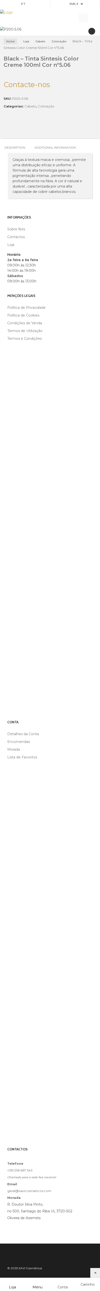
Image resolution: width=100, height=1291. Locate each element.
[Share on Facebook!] (4, 127)
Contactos (16, 237)
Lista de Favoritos (22, 757)
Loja (26, 41)
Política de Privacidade (26, 307)
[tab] (14, 147)
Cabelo (40, 41)
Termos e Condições (24, 338)
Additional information (55, 147)
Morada (13, 749)
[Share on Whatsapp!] (38, 127)
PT (23, 4)
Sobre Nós (16, 229)
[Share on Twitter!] (21, 127)
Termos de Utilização (24, 331)
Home (10, 41)
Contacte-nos (27, 84)
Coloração (59, 41)
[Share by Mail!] (13, 127)
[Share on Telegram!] (29, 127)
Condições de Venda (24, 323)
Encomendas (18, 742)
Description (15, 147)
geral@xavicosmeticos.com (29, 1191)
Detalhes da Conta (23, 734)
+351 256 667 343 (20, 1170)
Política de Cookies (23, 315)
